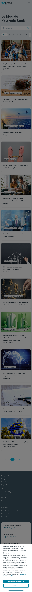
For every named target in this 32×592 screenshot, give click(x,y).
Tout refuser (16, 586)
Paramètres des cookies (16, 590)
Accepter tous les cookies (16, 581)
